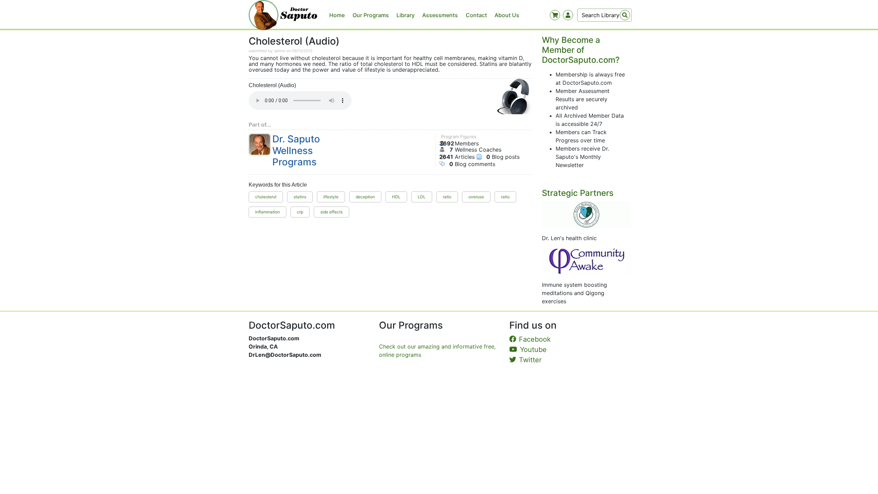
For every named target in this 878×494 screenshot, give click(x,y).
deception (365, 196)
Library (405, 15)
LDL (422, 196)
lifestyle (331, 196)
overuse (476, 196)
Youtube (533, 349)
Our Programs (371, 15)
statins (300, 196)
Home (337, 15)
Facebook (535, 339)
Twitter (530, 360)
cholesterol (265, 196)
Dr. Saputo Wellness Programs (296, 150)
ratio (447, 196)
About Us (507, 15)
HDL (396, 196)
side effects (331, 211)
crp (300, 211)
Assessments (440, 15)
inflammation (267, 211)
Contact (476, 15)
